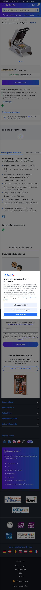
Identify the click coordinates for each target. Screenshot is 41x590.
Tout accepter (20, 315)
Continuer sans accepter (21, 310)
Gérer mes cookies (20, 305)
